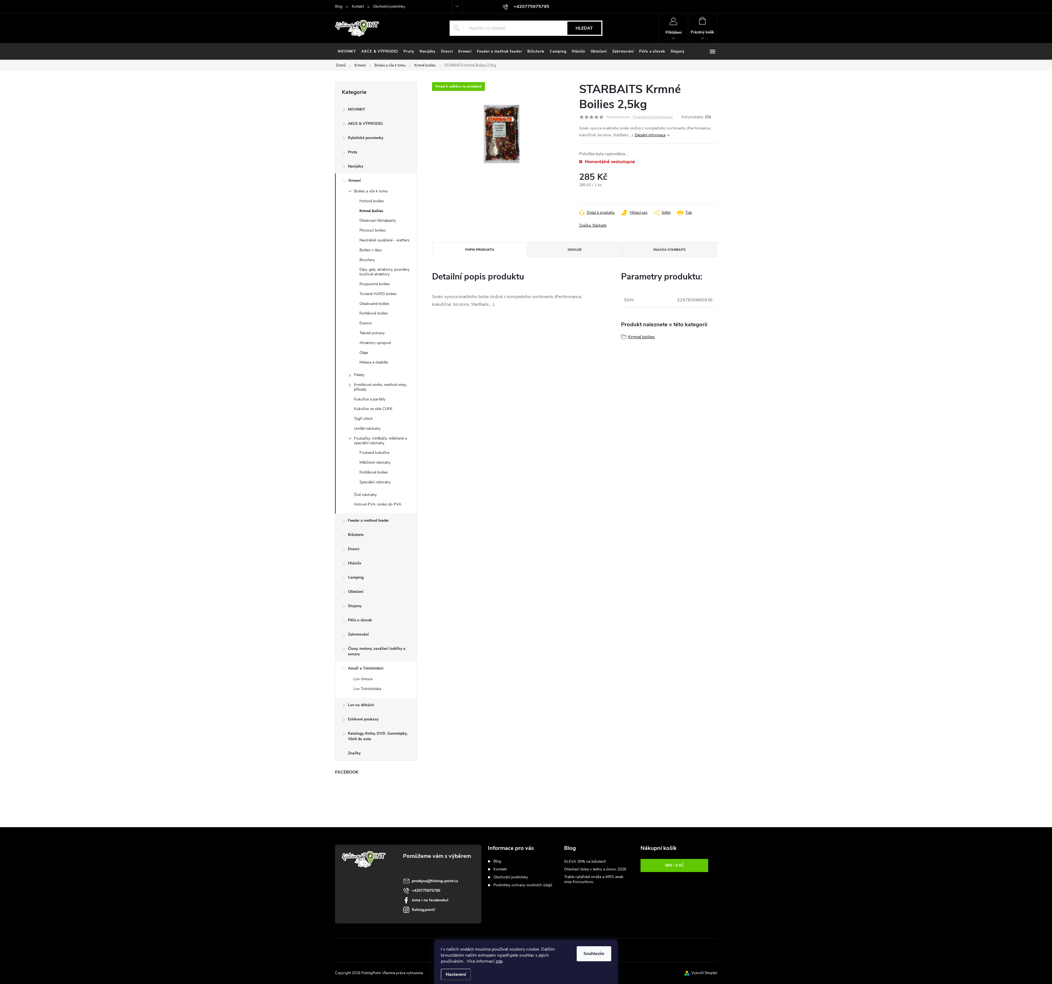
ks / (674, 865)
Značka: (593, 225)
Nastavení (456, 974)
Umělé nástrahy (367, 428)
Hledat (584, 28)
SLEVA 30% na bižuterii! (585, 861)
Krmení (354, 180)
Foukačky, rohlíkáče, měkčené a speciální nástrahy (380, 441)
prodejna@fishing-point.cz (435, 881)
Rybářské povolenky (365, 137)
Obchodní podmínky (389, 6)
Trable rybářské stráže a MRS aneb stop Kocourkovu (593, 879)
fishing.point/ (423, 909)
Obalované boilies (374, 303)
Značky (354, 753)
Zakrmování (358, 634)
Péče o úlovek (360, 620)
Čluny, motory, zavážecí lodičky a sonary (376, 651)
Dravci (353, 549)
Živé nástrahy (365, 494)
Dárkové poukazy (363, 719)
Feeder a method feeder (368, 520)
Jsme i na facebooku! (430, 900)
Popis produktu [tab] (479, 249)
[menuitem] (347, 51)
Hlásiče (354, 563)
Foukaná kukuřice (374, 452)
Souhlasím (594, 954)
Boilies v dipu (370, 250)
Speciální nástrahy (374, 482)
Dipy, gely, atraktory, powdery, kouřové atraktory (384, 272)
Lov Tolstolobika (367, 688)
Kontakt (358, 6)
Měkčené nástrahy (374, 462)
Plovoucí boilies (372, 230)
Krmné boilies (371, 210)
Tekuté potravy (372, 333)
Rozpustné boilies (374, 284)
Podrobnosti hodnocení (653, 117)
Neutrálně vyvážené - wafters (384, 240)
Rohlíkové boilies (373, 313)
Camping (356, 577)
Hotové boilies (371, 201)
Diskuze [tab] (575, 249)
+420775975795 (426, 890)
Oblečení (355, 591)
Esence (365, 323)
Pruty (352, 152)
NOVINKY (356, 109)
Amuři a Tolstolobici (366, 668)
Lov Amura (362, 679)
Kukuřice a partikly (369, 399)
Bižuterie (356, 534)
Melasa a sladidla (373, 362)
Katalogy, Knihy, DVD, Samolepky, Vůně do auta (377, 736)
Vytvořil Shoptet (704, 973)
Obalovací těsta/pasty (377, 220)
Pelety (359, 374)
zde (499, 961)
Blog (338, 6)
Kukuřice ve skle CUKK (373, 408)
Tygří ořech (363, 418)
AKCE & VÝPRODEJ (365, 123)
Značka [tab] (669, 249)
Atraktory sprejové (375, 342)
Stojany (354, 605)
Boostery (367, 259)
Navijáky (355, 166)
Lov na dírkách (361, 705)
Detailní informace (650, 135)
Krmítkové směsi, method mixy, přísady (380, 387)
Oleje (363, 352)
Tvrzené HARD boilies (378, 293)
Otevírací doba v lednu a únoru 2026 (595, 869)
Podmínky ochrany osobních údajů (522, 885)
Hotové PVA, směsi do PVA (377, 504)
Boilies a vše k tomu (371, 191)
